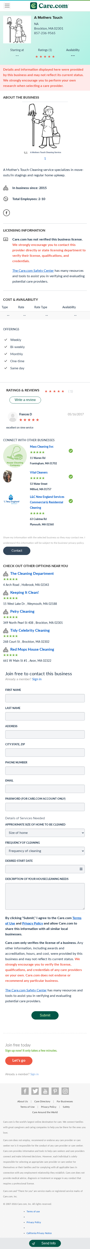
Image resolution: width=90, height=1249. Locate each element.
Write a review (25, 400)
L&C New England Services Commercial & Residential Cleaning (47, 502)
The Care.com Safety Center (26, 990)
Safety (66, 1107)
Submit (45, 1015)
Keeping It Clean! (24, 593)
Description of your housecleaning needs (36, 879)
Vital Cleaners (39, 472)
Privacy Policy (32, 923)
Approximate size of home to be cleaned (35, 824)
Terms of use (33, 1211)
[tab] (45, 818)
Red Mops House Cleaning (32, 649)
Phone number (16, 762)
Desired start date (19, 861)
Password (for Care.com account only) (35, 799)
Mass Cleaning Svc (42, 446)
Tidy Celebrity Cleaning (30, 631)
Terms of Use (27, 1107)
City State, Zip (15, 744)
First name (13, 690)
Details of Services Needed (25, 818)
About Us (22, 1101)
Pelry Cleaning (22, 612)
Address (11, 726)
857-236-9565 (44, 33)
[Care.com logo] (47, 6)
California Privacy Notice (39, 1233)
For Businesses (65, 1101)
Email (9, 780)
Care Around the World (45, 1112)
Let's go (18, 1060)
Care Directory (42, 1101)
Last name (12, 708)
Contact (17, 550)
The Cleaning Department (32, 574)
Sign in (36, 679)
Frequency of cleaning (22, 843)
